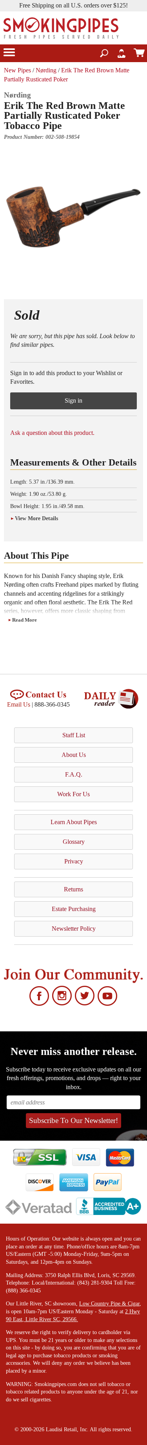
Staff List (73, 735)
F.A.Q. (73, 774)
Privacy (73, 861)
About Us (74, 754)
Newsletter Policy (74, 928)
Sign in (73, 400)
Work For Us (73, 794)
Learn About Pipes (74, 822)
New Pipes (17, 70)
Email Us (18, 704)
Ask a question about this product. (52, 432)
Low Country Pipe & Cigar (109, 1304)
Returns (73, 889)
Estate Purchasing (74, 909)
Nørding (46, 70)
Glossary (74, 841)
